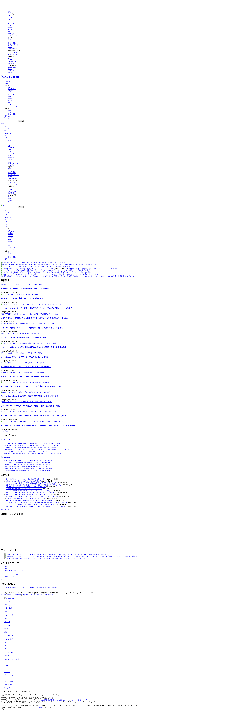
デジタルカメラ (9, 652)
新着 (9, 12)
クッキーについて (37, 595)
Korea (10, 72)
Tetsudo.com (12, 61)
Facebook (7, 672)
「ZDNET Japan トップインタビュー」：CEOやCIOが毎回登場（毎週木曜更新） (31, 587)
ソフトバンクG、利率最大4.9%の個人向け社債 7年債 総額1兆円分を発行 (31, 406)
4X (9, 58)
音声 (5, 259)
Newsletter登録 (12, 48)
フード (10, 21)
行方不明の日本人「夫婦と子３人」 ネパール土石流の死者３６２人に (28, 461)
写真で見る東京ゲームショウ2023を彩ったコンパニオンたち (26, 487)
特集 (5, 632)
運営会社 (26, 595)
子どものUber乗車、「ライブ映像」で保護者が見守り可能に (25, 357)
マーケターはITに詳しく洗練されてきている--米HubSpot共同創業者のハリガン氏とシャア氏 (36, 502)
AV (5, 649)
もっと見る (4, 431)
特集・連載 (12, 43)
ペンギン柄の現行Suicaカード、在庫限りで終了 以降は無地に (26, 367)
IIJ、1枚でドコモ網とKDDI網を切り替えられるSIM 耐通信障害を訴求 (72, 264)
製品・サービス (13, 33)
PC (5, 646)
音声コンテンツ (13, 45)
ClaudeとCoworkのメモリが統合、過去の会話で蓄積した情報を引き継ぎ (29, 396)
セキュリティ (8, 568)
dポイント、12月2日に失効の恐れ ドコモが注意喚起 (22, 298)
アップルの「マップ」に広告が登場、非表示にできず (55, 266)
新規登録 (7, 128)
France (10, 69)
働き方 (10, 19)
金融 (9, 25)
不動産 (10, 29)
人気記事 (7, 83)
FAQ (5, 130)
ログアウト (8, 135)
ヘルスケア (12, 23)
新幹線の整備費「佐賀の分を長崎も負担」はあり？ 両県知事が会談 (27, 470)
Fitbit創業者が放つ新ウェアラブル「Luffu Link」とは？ (56, 262)
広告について (49, 595)
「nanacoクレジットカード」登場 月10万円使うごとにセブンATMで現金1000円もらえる (36, 308)
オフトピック (8, 615)
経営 (5, 567)
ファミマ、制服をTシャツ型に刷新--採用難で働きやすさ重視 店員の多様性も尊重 (33, 347)
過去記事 (7, 629)
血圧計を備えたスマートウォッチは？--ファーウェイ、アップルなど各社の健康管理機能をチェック (101, 276)
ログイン (7, 126)
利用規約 (18, 595)
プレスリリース (13, 52)
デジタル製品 (8, 639)
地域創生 (11, 27)
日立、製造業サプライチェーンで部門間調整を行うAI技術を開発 (25, 451)
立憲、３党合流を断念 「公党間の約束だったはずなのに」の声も (26, 466)
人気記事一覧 (5, 510)
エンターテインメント (11, 659)
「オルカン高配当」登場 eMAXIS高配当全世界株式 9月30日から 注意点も (32, 328)
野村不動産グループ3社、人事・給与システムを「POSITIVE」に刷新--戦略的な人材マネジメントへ (37, 449)
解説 (9, 39)
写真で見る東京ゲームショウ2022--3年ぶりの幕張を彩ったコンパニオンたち (31, 492)
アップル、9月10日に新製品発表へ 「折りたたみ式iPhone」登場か (69, 272)
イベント (7, 625)
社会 (5, 611)
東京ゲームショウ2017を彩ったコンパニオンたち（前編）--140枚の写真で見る (32, 496)
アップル (7, 655)
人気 (5, 226)
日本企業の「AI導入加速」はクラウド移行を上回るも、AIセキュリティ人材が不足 (31, 445)
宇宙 (9, 31)
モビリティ (12, 18)
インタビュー (12, 41)
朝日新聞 (11, 63)
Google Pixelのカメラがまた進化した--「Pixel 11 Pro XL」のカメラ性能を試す (82, 554)
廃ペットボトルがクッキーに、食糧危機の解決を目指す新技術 (25, 376)
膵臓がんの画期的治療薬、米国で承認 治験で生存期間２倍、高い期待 (28, 468)
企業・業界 (8, 608)
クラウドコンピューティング (14, 570)
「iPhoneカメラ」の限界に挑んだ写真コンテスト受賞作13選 (66, 558)
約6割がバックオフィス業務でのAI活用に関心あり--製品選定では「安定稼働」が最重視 (33, 453)
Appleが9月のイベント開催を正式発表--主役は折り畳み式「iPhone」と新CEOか (30, 447)
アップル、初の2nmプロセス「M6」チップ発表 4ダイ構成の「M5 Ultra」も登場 (33, 416)
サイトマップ (8, 675)
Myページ (7, 133)
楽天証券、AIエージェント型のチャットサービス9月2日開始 (25, 289)
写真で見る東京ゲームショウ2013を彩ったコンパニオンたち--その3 (28, 494)
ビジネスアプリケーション (13, 574)
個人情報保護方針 (7, 595)
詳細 (40, 707)
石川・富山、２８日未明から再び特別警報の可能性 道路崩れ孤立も (27, 462)
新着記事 (7, 81)
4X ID (3, 123)
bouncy (10, 47)
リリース (7, 622)
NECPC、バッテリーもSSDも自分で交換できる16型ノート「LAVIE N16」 (76, 274)
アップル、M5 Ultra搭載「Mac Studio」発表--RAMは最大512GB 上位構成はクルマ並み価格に (39, 425)
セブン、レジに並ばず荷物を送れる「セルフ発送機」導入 (23, 337)
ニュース (7, 601)
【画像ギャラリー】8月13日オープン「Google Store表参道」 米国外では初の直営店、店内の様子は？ (108, 556)
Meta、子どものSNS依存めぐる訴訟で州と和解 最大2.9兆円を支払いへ (73, 270)
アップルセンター (14, 35)
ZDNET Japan (12, 60)
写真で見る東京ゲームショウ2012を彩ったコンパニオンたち (26, 498)
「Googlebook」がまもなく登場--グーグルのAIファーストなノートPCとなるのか (90, 268)
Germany (11, 70)
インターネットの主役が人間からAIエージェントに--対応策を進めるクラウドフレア (32, 443)
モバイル (7, 572)
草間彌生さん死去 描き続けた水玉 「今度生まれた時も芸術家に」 (27, 464)
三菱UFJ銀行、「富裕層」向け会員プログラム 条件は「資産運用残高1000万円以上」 (35, 318)
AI (9, 16)
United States (12, 67)
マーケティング (9, 576)
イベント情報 (12, 54)
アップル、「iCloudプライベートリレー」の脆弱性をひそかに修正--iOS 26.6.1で (32, 386)
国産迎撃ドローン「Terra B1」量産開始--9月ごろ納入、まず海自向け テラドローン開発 (35, 506)
